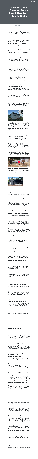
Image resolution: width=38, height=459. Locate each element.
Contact (34, 1)
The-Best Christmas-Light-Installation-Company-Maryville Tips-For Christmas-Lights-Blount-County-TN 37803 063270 (15, 1)
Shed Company (20, 427)
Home (31, 1)
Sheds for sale (12, 122)
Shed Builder (26, 89)
